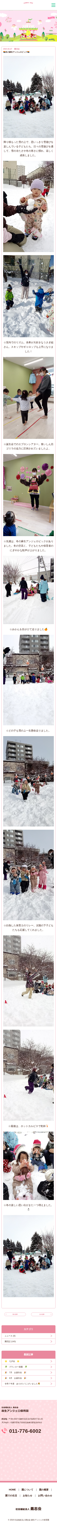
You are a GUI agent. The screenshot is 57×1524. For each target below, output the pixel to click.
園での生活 (11, 1495)
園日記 (17, 49)
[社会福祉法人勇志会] (28, 5)
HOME (12, 1489)
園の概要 (44, 1489)
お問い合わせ (45, 1495)
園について (27, 1489)
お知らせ (27, 1495)
